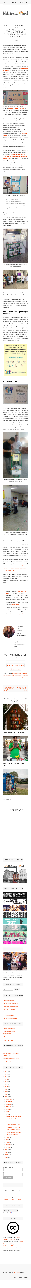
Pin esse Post (16, 669)
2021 (6, 1084)
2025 (6, 1074)
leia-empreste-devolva (12, 678)
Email (6, 1193)
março (8, 1142)
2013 (6, 1154)
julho (7, 1111)
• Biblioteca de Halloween (10, 1018)
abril (7, 1139)
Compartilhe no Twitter (16, 665)
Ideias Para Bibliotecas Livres (11, 1058)
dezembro (9, 1099)
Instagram (13, 1193)
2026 (6, 1071)
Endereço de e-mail (8, 1167)
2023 (6, 1079)
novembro (9, 1101)
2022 (6, 1081)
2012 (6, 1157)
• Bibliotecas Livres (8, 1000)
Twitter (12, 1199)
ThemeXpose (16, 1272)
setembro (9, 1106)
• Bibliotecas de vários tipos (10, 1006)
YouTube (20, 1193)
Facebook (6, 1199)
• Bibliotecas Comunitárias (10, 1003)
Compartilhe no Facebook (16, 662)
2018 (6, 1091)
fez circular (21, 163)
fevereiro (8, 1144)
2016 (6, 1096)
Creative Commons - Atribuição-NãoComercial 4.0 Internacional (13, 1244)
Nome (4, 1172)
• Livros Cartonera (8, 1040)
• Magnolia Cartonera (9, 1028)
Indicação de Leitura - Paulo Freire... (14, 764)
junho (7, 1114)
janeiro (8, 1147)
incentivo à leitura (23, 675)
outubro (8, 1104)
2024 (6, 1076)
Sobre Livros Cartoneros (9, 1061)
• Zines (5, 1037)
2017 (6, 1094)
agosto (8, 1109)
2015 (6, 1149)
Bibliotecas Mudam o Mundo (11, 1050)
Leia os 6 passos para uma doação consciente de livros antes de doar (15, 568)
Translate (15, 1213)
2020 (6, 1086)
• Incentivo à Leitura (8, 1015)
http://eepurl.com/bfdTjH (16, 614)
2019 (6, 1089)
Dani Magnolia (20, 630)
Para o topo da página (20, 1277)
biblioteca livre (16, 673)
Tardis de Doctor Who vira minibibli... (13, 798)
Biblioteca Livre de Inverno (13, 732)
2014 (6, 1152)
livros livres (22, 678)
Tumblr (19, 1199)
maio (7, 1137)
